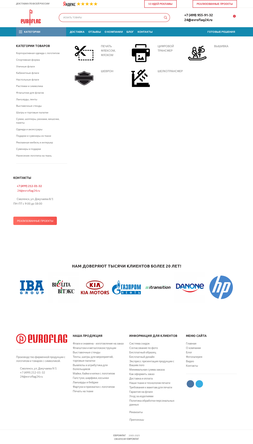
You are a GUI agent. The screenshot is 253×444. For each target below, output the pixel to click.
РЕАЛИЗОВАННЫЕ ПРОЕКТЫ (35, 220)
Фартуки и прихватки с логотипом (94, 386)
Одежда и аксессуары (29, 129)
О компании (193, 347)
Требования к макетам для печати (150, 387)
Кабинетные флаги (27, 72)
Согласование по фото (143, 347)
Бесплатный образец (142, 352)
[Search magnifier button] (165, 17)
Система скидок (139, 343)
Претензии (136, 419)
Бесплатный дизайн (141, 356)
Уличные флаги (25, 66)
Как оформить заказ (141, 374)
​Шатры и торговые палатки (32, 112)
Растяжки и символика (29, 86)
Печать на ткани (83, 391)
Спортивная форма (28, 59)
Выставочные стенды (29, 105)
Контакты (192, 365)
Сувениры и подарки (28, 148)
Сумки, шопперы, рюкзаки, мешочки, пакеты (37, 120)
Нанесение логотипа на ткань (34, 155)
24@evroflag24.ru (198, 20)
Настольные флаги (27, 79)
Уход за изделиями (141, 396)
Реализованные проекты (215, 3)
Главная (191, 343)
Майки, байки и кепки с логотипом (94, 373)
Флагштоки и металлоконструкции (94, 347)
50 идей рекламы (160, 3)
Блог (189, 352)
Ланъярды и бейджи (85, 382)
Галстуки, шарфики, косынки (91, 377)
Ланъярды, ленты (26, 99)
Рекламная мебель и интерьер (34, 142)
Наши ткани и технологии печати (149, 382)
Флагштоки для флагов (30, 92)
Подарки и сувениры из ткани (33, 135)
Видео (190, 361)
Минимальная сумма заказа (147, 369)
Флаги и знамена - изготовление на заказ (98, 343)
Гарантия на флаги (141, 391)
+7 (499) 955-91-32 (198, 15)
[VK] (182, 3)
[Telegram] (187, 3)
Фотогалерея (194, 356)
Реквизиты (136, 412)
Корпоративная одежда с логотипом (38, 53)
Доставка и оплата (141, 378)
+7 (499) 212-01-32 (29, 186)
